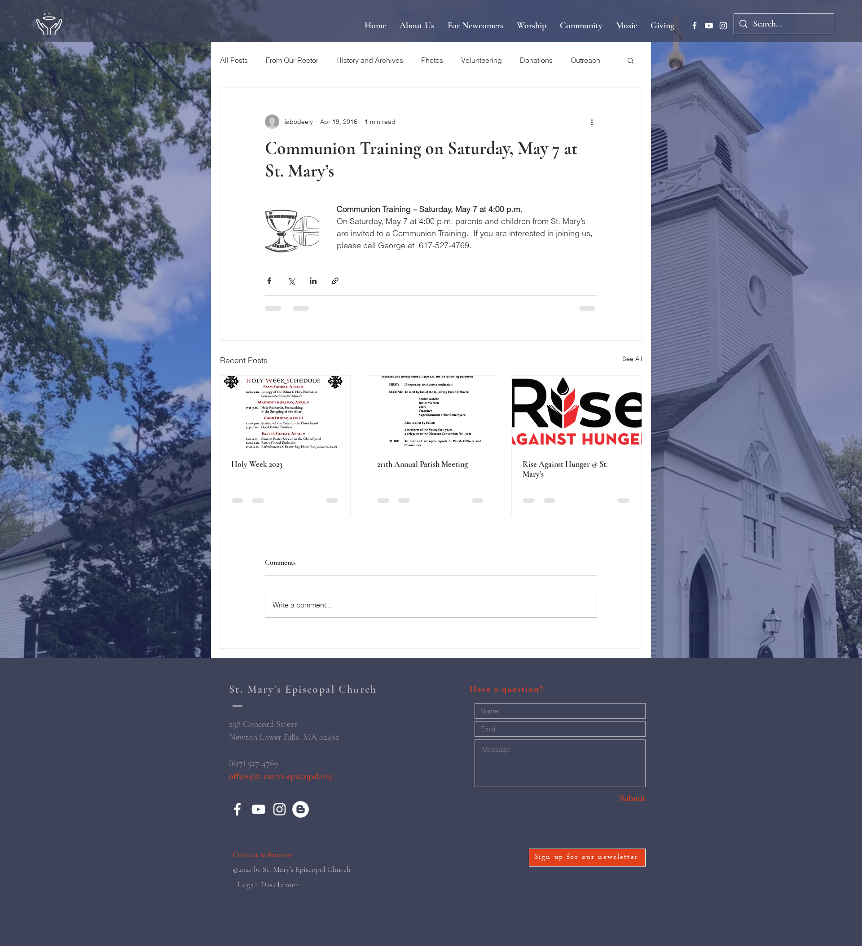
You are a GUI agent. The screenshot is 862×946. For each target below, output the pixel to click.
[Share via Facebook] (269, 281)
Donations (536, 60)
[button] (630, 60)
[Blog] (300, 809)
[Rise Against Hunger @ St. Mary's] (577, 412)
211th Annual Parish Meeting (422, 464)
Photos (432, 60)
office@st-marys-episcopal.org (280, 776)
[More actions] (591, 121)
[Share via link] (335, 281)
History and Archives (369, 60)
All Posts (234, 60)
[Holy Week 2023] (285, 412)
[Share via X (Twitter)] (291, 281)
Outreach (585, 60)
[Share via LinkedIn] (313, 281)
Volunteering (481, 60)
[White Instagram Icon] (723, 26)
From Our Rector (292, 60)
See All (632, 359)
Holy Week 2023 (256, 464)
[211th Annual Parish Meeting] (431, 412)
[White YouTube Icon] (709, 26)
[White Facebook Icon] (694, 26)
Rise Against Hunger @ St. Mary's (565, 469)
